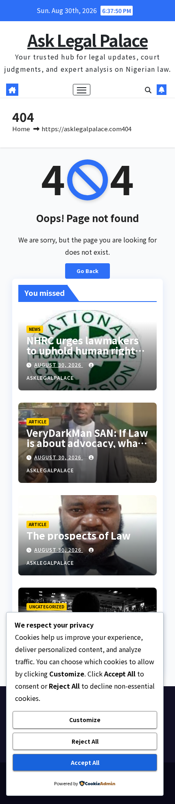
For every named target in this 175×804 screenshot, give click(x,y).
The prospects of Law (78, 535)
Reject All (85, 741)
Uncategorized (46, 607)
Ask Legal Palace (87, 40)
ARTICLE (37, 422)
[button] (148, 90)
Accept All (85, 762)
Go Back (87, 271)
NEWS (35, 329)
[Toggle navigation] (82, 89)
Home (21, 128)
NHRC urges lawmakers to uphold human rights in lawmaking (83, 350)
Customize (85, 720)
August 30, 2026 (58, 364)
